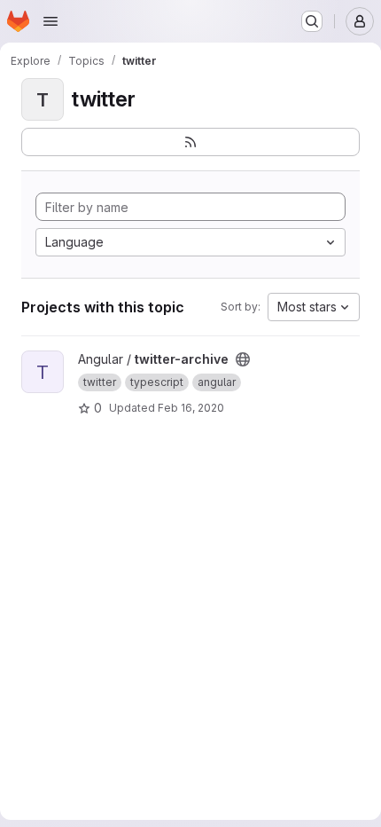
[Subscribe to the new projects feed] (190, 142)
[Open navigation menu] (50, 21)
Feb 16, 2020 (191, 407)
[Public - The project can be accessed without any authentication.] (243, 359)
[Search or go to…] (312, 21)
